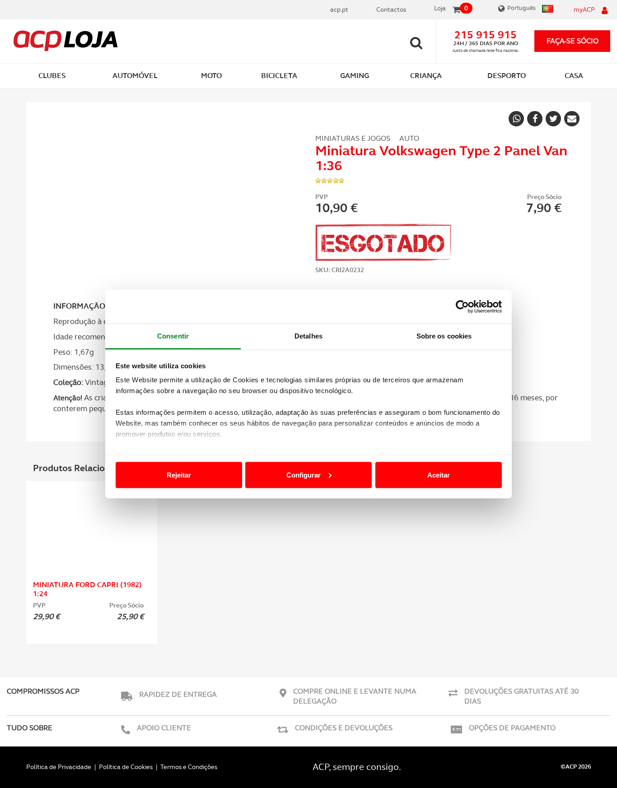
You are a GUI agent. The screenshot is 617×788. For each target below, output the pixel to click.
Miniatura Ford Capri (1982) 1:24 (87, 589)
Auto (409, 138)
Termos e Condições (188, 767)
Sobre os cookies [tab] (444, 336)
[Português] (546, 10)
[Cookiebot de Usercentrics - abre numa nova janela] (462, 306)
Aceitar (438, 474)
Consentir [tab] (173, 336)
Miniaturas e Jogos (352, 138)
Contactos (391, 9)
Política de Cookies (126, 767)
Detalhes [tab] (308, 336)
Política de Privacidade (58, 767)
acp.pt (339, 9)
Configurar (303, 474)
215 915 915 (485, 35)
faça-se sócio (572, 41)
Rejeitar (179, 474)
